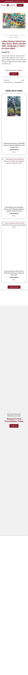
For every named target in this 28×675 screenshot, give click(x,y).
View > (14, 152)
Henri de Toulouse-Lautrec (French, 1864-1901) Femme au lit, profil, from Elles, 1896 (14, 273)
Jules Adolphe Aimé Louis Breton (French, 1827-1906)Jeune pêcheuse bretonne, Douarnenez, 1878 (14, 209)
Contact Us (14, 426)
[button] (26, 5)
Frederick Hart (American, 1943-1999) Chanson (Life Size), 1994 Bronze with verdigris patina (14, 145)
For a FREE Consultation (19, 1)
